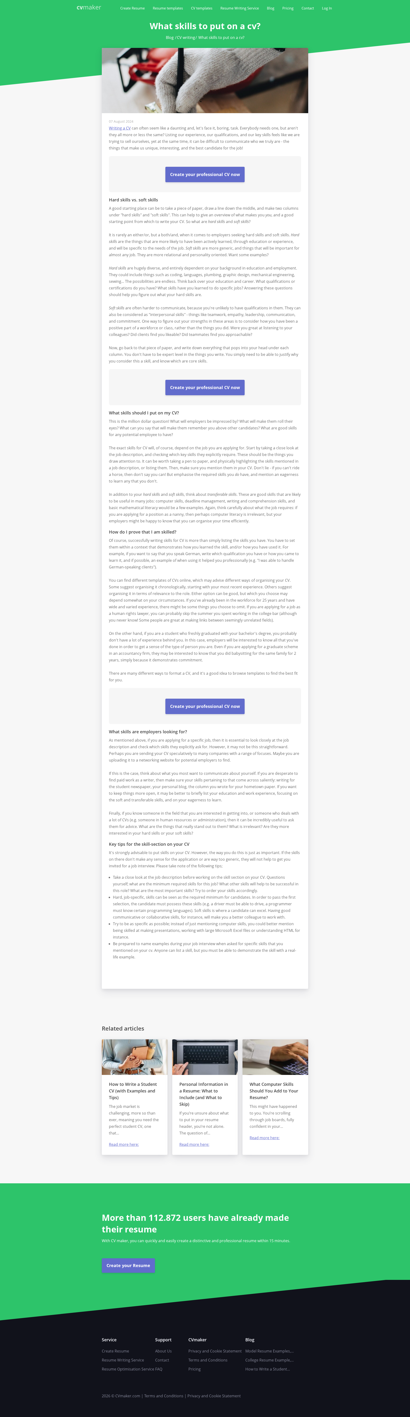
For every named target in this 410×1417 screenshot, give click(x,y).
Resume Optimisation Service (128, 1369)
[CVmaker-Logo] (90, 8)
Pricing (288, 8)
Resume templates (168, 8)
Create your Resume (128, 1265)
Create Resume (132, 8)
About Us (163, 1351)
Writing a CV (120, 128)
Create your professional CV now (205, 174)
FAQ (158, 1369)
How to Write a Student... (267, 1369)
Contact (308, 8)
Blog (270, 8)
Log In (327, 8)
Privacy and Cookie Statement (215, 1351)
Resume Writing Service (239, 8)
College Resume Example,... (269, 1360)
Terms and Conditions (208, 1360)
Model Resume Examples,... (269, 1351)
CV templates (201, 8)
